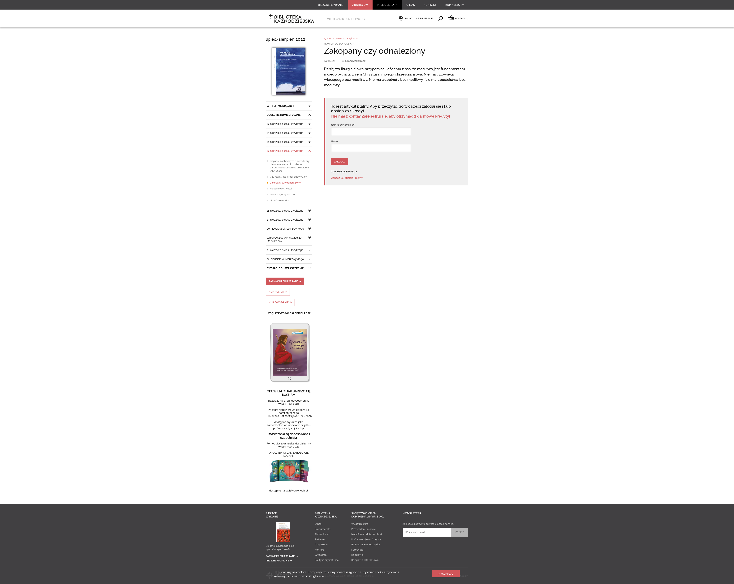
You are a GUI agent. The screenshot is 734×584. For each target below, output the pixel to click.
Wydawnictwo (359, 523)
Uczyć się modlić (279, 200)
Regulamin (321, 544)
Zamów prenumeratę (283, 281)
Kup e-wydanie (279, 302)
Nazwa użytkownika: (343, 124)
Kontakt (430, 4)
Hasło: (334, 141)
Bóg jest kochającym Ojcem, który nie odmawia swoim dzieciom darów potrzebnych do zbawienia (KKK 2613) (289, 166)
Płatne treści (322, 534)
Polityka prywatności (327, 560)
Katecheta (357, 549)
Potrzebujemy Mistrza (282, 194)
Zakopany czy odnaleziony (285, 182)
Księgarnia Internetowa (364, 560)
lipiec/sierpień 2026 (278, 549)
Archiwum (360, 4)
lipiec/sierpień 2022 (285, 39)
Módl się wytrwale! (281, 188)
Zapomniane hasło (344, 171)
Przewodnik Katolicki (363, 529)
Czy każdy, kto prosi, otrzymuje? (288, 176)
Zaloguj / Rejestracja (419, 18)
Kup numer (276, 291)
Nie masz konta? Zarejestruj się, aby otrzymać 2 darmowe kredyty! (390, 116)
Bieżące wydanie (330, 4)
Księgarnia (357, 554)
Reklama (320, 539)
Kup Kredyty (454, 4)
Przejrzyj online (277, 560)
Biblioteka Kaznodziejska (280, 545)
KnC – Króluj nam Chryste (366, 539)
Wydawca (320, 554)
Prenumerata (387, 4)
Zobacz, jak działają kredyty (347, 177)
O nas (410, 4)
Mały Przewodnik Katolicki (366, 534)
